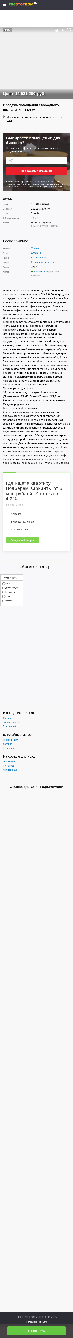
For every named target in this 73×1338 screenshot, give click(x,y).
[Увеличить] (69, 29)
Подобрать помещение (36, 170)
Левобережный (39, 257)
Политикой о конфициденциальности (43, 186)
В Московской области (23, 521)
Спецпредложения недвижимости (36, 787)
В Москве (15, 513)
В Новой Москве (19, 529)
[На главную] (27, 4)
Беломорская (41, 271)
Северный (36, 253)
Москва (35, 248)
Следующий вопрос (22, 540)
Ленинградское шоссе (42, 262)
